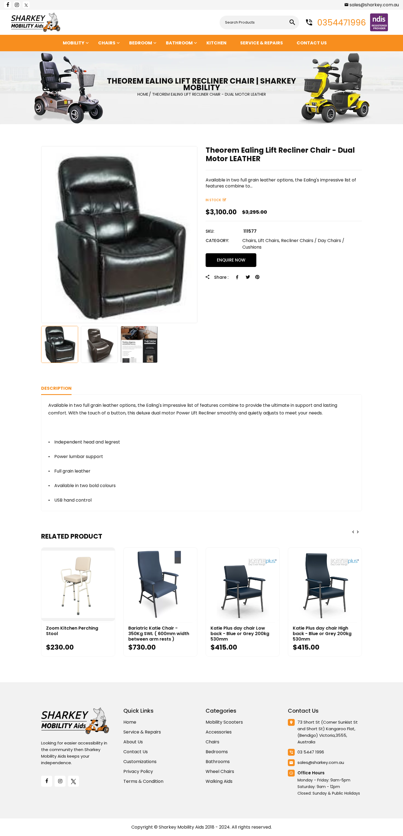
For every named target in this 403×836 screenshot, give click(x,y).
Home (129, 722)
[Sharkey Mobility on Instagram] (16, 4)
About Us (133, 742)
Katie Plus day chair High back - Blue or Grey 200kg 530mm (322, 633)
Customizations (140, 761)
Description (56, 388)
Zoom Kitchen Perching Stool (72, 630)
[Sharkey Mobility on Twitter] (26, 4)
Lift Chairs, (269, 240)
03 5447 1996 (310, 752)
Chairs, (249, 240)
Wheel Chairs (220, 771)
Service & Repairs (142, 732)
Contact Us (135, 752)
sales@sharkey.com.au (374, 5)
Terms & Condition (143, 781)
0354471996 (340, 23)
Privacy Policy (138, 771)
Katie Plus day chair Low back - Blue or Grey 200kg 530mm (240, 633)
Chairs (212, 742)
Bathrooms (218, 761)
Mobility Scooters (224, 722)
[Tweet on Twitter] (248, 277)
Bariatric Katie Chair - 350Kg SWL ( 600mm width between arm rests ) (158, 633)
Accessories (219, 732)
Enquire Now (231, 260)
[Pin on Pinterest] (257, 277)
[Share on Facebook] (238, 277)
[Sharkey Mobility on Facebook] (7, 4)
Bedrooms (217, 752)
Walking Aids (219, 781)
